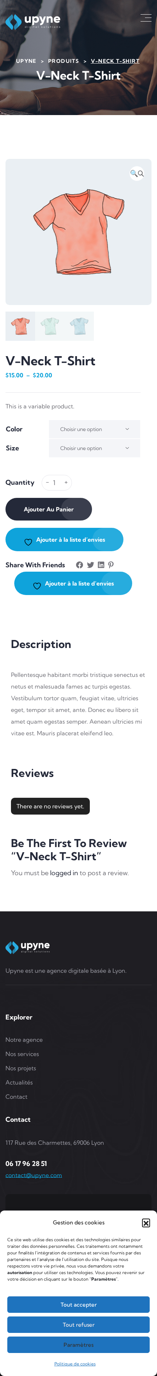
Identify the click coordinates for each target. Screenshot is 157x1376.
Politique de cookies (75, 1364)
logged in (64, 873)
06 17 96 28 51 (26, 1163)
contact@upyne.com (33, 1175)
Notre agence (24, 1039)
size (12, 448)
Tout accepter (79, 1304)
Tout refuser (79, 1324)
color (14, 429)
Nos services (22, 1053)
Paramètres (78, 1344)
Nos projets (20, 1068)
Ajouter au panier (49, 509)
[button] (146, 1222)
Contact (16, 1096)
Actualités (19, 1082)
